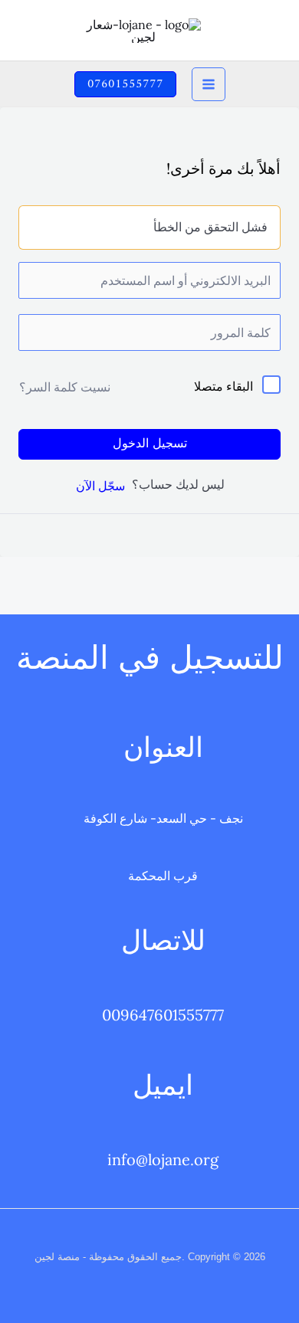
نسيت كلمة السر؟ (64, 387)
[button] (125, 84)
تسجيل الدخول (150, 444)
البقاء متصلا (223, 386)
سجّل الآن (100, 485)
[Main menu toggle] (208, 84)
